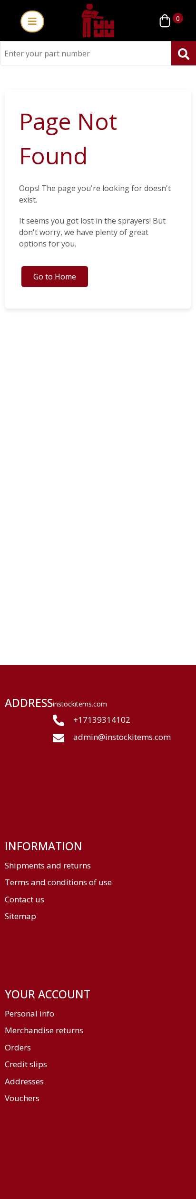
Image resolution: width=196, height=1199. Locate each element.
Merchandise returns (44, 1030)
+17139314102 (100, 719)
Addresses (24, 1081)
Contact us (24, 899)
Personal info (29, 1013)
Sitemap (20, 915)
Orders (18, 1047)
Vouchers (22, 1097)
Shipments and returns (48, 865)
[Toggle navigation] (32, 21)
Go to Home (54, 276)
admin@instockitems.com (122, 736)
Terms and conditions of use (58, 882)
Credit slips (26, 1064)
